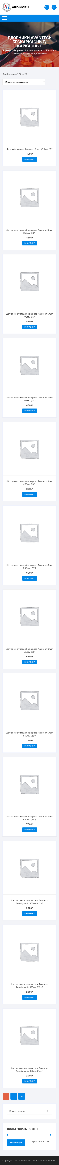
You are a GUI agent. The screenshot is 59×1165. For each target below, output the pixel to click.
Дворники (18, 50)
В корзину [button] (29, 159)
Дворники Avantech (34, 50)
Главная (7, 50)
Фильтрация (16, 1142)
